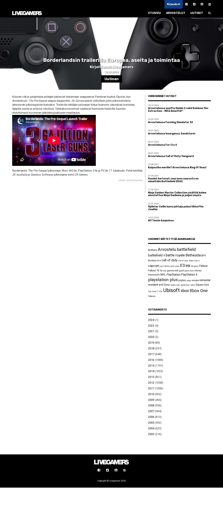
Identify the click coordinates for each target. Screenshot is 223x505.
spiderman (185, 285)
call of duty (170, 260)
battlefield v (156, 255)
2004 (151, 428)
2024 (151, 320)
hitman (198, 270)
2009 (151, 400)
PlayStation (173, 274)
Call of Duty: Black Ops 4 (188, 261)
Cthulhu (166, 266)
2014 (151, 371)
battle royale (175, 255)
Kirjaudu (172, 4)
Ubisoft (171, 290)
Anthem (152, 250)
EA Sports (195, 266)
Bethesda (193, 255)
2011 (151, 388)
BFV (203, 255)
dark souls (175, 266)
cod (161, 266)
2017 (151, 354)
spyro (192, 285)
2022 (151, 325)
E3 (182, 265)
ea (188, 265)
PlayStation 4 (189, 274)
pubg (189, 280)
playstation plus (163, 279)
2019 (151, 342)
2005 (151, 422)
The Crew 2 (153, 291)
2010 (151, 394)
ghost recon (189, 271)
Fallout (203, 266)
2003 (151, 434)
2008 (151, 405)
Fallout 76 (153, 270)
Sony (167, 284)
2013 (151, 377)
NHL (163, 274)
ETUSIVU (154, 13)
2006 (151, 417)
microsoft (154, 274)
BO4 (159, 261)
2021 (151, 331)
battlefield (186, 249)
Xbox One (199, 290)
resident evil (155, 284)
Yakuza (151, 296)
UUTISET (196, 13)
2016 (151, 360)
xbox (184, 290)
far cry (163, 270)
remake (195, 280)
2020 (151, 337)
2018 (151, 348)
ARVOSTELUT (175, 13)
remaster (205, 280)
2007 (151, 411)
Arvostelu (167, 249)
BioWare (152, 260)
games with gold (175, 270)
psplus (182, 280)
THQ (161, 291)
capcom (153, 266)
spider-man (175, 285)
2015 (151, 365)
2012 (151, 382)
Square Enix (202, 284)
